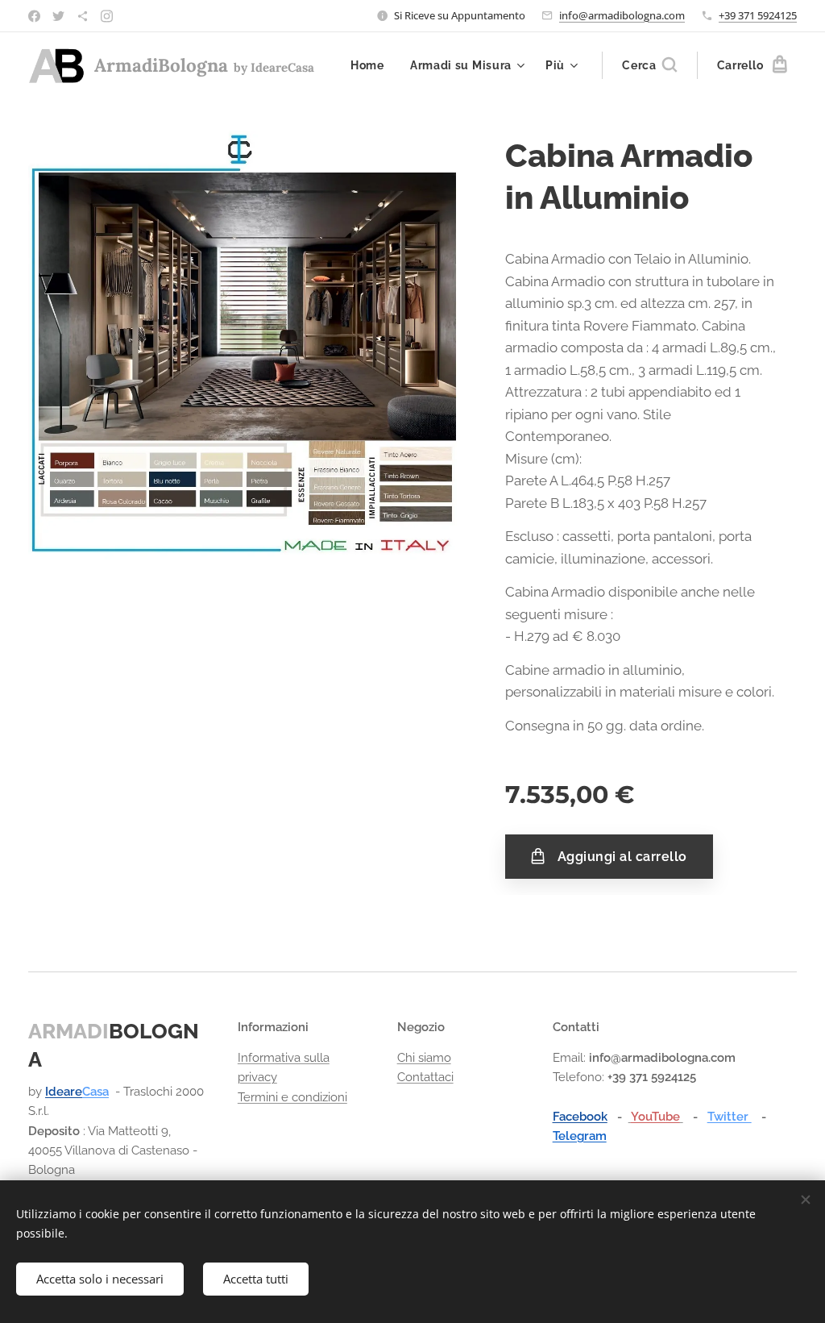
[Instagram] (107, 16)
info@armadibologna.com (622, 15)
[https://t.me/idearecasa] (83, 16)
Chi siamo (424, 1057)
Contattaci (425, 1077)
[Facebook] (34, 16)
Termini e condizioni (292, 1097)
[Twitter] (58, 16)
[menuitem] (371, 65)
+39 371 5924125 (758, 15)
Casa (95, 1091)
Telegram (580, 1136)
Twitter (729, 1116)
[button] (649, 65)
